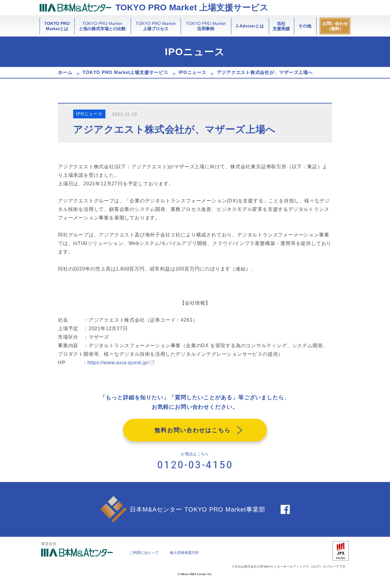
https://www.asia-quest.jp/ (118, 362)
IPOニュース (192, 72)
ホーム (65, 72)
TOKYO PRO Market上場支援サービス (125, 72)
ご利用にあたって (144, 552)
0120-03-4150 (195, 464)
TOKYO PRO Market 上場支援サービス (191, 7)
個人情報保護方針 (184, 552)
